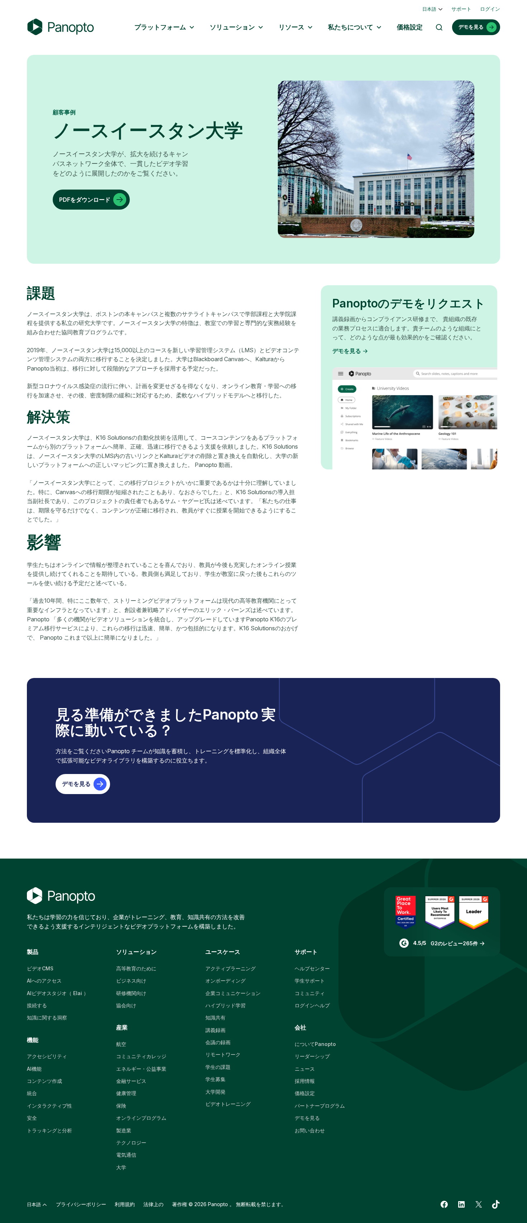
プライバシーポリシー (81, 1204)
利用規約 (125, 1204)
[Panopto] (60, 27)
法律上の (153, 1204)
